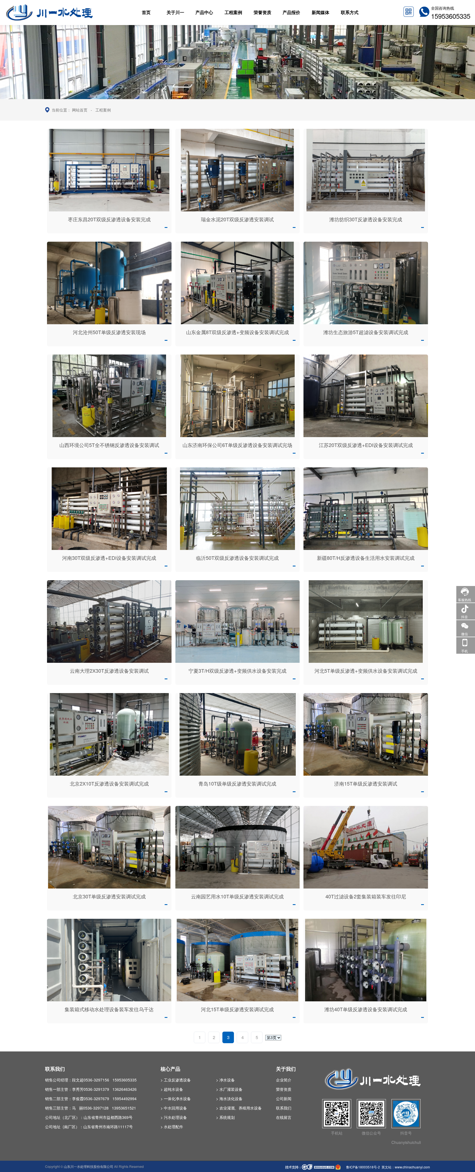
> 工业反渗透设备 (176, 1080)
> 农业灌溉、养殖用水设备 (239, 1108)
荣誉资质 (283, 1089)
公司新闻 (283, 1098)
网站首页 (79, 110)
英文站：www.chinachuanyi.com (406, 1167)
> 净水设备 (225, 1080)
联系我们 (283, 1108)
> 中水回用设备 (174, 1108)
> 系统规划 (225, 1117)
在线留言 (283, 1117)
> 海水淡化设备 (229, 1098)
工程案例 (103, 110)
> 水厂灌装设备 (229, 1089)
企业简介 (283, 1080)
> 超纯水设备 (172, 1089)
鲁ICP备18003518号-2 (362, 1167)
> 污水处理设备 (174, 1117)
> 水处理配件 (172, 1126)
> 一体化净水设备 (176, 1098)
